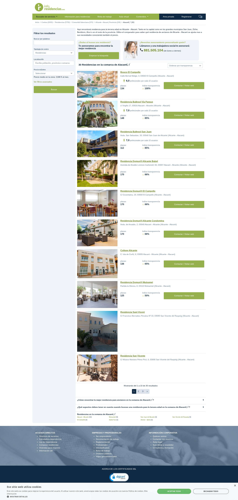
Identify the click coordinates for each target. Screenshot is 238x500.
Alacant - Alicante (83, 417)
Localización (39, 59)
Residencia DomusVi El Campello (137, 191)
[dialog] (119, 491)
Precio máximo (40, 70)
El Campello (81, 420)
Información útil (45, 451)
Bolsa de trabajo (105, 17)
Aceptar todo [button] (174, 491)
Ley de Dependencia (48, 442)
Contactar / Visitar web (184, 85)
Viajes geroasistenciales (106, 456)
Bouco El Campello (130, 72)
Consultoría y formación (163, 448)
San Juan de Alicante (148, 417)
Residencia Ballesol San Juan (136, 132)
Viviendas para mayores (49, 448)
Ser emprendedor (103, 436)
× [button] (235, 486)
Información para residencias (77, 17)
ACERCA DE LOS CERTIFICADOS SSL (119, 469)
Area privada (168, 17)
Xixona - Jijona (145, 420)
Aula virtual (124, 17)
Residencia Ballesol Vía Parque (136, 102)
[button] (119, 477)
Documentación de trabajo (107, 439)
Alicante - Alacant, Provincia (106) (108, 22)
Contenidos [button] (141, 17)
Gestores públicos (104, 453)
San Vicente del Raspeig (180, 417)
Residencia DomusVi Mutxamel (136, 282)
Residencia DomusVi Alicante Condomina (142, 221)
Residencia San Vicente (132, 356)
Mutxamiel (112, 417)
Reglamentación (103, 442)
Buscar (54, 89)
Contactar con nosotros (163, 439)
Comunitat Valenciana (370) (82, 22)
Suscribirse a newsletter (163, 445)
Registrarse (187, 17)
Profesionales (102, 445)
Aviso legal (157, 442)
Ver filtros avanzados (43, 82)
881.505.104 (153, 50)
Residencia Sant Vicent (132, 312)
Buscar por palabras (42, 39)
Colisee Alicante (128, 250)
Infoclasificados (102, 448)
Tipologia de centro (41, 49)
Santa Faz (112, 420)
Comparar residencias (48, 445)
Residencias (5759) (62, 22)
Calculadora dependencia (50, 439)
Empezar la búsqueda (98, 55)
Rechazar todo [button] (211, 491)
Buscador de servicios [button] (46, 17)
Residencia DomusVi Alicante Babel (139, 161)
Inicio (37, 22)
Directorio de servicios (48, 436)
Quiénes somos (159, 436)
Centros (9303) (47, 22)
